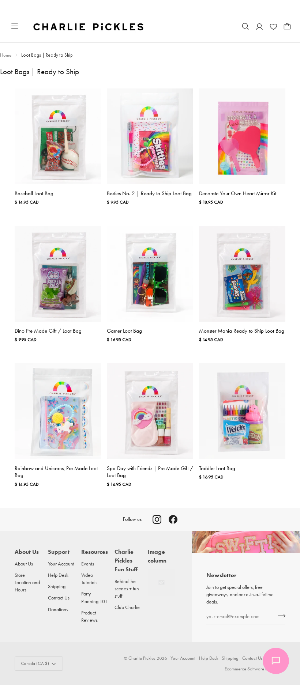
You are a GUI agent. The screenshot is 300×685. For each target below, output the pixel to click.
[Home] (89, 26)
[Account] (259, 26)
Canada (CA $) (35, 663)
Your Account (61, 564)
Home (5, 55)
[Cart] (287, 26)
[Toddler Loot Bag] (242, 411)
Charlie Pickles (141, 658)
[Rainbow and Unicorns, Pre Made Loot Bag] (58, 411)
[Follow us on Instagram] (157, 519)
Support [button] (59, 551)
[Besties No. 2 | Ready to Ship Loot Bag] (150, 136)
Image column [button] (157, 556)
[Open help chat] (276, 661)
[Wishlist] (273, 26)
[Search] (245, 26)
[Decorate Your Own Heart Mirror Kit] (242, 136)
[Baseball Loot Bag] (58, 136)
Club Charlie (127, 607)
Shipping (56, 586)
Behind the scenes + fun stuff (127, 588)
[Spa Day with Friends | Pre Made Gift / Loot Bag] (150, 411)
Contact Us (59, 598)
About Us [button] (27, 551)
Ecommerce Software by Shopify (255, 668)
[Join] (279, 615)
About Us (24, 564)
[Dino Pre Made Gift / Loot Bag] (58, 274)
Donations (58, 609)
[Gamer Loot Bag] (150, 274)
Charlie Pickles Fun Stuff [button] (126, 560)
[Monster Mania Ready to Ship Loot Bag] (242, 274)
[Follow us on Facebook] (173, 519)
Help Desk (58, 575)
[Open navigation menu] (14, 26)
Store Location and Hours (27, 582)
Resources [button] (94, 551)
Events (87, 564)
